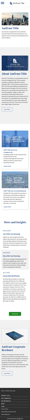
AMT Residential (6, 401)
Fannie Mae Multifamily (11, 276)
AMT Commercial (6, 398)
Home (2, 391)
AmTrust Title (5, 395)
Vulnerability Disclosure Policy (8, 411)
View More (15, 314)
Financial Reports (5, 414)
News (2, 403)
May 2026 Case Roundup (11, 256)
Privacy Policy (4, 409)
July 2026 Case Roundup (11, 234)
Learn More (7, 109)
